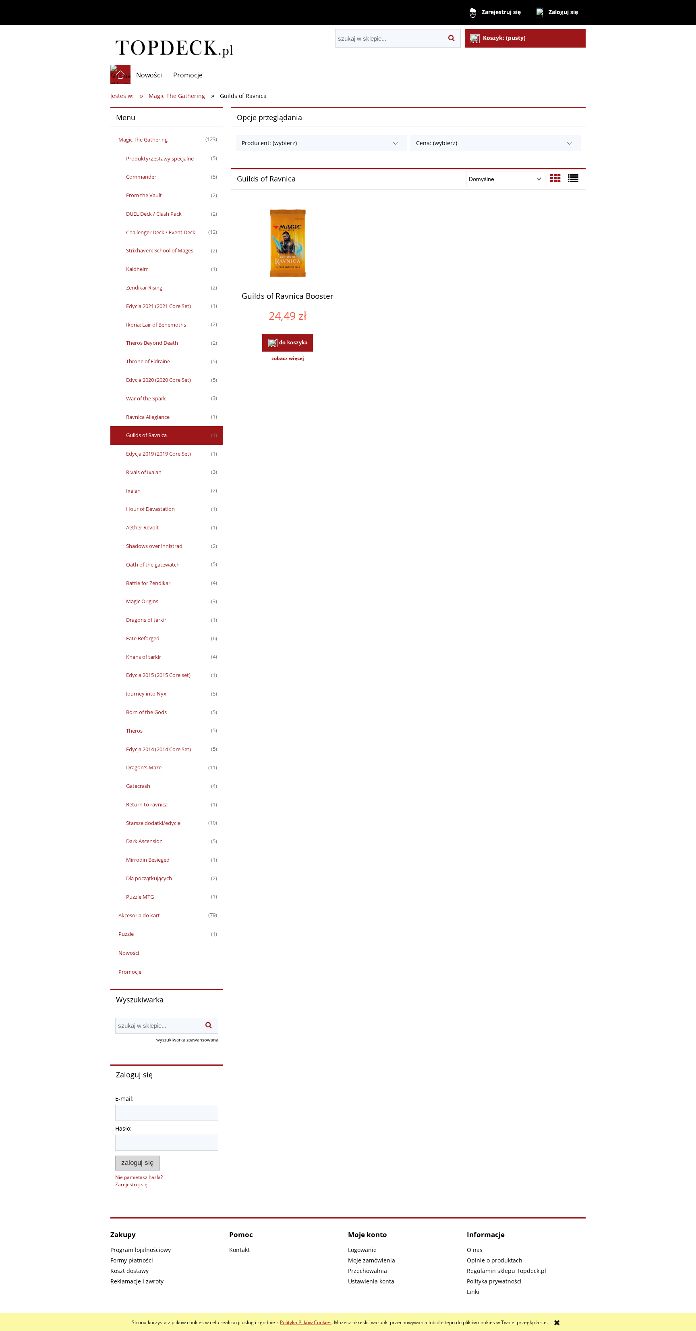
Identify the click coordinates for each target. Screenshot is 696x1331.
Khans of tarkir (143, 656)
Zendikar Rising (144, 287)
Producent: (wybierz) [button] (269, 143)
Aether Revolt (142, 527)
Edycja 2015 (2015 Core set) (158, 675)
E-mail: (124, 1098)
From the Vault (144, 195)
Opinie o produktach (494, 1260)
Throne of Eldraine (148, 361)
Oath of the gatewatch (153, 564)
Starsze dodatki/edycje (153, 823)
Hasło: (123, 1128)
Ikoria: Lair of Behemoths (156, 324)
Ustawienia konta (371, 1281)
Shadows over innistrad (154, 546)
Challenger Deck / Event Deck (160, 232)
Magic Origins (142, 601)
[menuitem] (149, 75)
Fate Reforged (143, 638)
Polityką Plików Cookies (305, 1322)
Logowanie (362, 1250)
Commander (141, 176)
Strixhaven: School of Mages (159, 250)
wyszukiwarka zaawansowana (187, 1040)
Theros (134, 730)
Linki (473, 1292)
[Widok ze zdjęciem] (555, 178)
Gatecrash (138, 785)
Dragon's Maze (144, 767)
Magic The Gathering (143, 139)
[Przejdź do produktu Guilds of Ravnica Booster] (287, 244)
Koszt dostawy (129, 1271)
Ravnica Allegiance (148, 417)
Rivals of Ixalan (144, 472)
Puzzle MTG (140, 896)
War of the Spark (146, 398)
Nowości (128, 952)
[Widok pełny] (573, 178)
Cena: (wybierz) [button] (436, 143)
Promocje (129, 971)
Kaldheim (137, 269)
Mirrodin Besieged (148, 859)
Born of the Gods (146, 712)
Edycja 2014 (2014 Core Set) (158, 749)
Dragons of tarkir (146, 619)
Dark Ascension (144, 841)
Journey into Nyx (146, 693)
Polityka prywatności (494, 1281)
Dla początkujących (149, 878)
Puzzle (126, 933)
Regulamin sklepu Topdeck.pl (506, 1271)
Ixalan (133, 490)
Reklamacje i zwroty (137, 1281)
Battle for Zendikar (148, 583)
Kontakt (239, 1250)
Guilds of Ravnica (146, 435)
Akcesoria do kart (139, 915)
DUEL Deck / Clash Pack (154, 213)
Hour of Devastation (150, 508)
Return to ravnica (147, 804)
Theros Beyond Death (152, 342)
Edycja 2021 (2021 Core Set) (158, 306)
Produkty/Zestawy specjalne (160, 158)
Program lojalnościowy (140, 1250)
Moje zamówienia (371, 1260)
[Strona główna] (173, 45)
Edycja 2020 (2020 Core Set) (158, 379)
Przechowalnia (367, 1271)
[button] (287, 358)
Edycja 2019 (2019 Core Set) (158, 453)
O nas (475, 1250)
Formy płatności (131, 1260)
